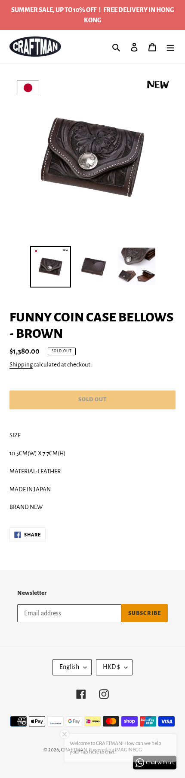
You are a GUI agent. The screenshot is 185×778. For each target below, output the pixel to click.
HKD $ (111, 666)
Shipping (21, 364)
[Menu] (170, 46)
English (69, 666)
